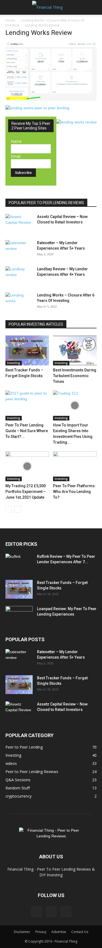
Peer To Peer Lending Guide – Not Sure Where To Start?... (26, 431)
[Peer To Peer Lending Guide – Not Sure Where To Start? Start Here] (27, 405)
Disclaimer (22, 931)
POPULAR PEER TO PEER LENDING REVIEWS (46, 203)
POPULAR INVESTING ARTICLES (36, 324)
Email (15, 156)
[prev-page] (8, 509)
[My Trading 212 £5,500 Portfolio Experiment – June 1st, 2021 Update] (27, 466)
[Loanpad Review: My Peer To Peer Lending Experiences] (19, 615)
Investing (13, 363)
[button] (9, 7)
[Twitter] (51, 911)
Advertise (58, 931)
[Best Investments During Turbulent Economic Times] (75, 350)
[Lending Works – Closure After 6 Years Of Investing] (19, 301)
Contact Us (79, 931)
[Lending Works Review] (51, 99)
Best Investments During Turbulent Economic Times (74, 376)
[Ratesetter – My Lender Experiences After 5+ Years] (19, 249)
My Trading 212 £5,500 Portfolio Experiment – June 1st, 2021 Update (25, 491)
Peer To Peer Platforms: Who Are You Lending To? (74, 491)
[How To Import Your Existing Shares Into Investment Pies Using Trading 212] (75, 405)
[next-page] (17, 509)
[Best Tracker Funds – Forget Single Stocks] (27, 350)
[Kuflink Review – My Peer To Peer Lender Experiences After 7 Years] (19, 563)
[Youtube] (65, 911)
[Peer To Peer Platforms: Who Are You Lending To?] (75, 466)
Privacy (40, 931)
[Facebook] (36, 911)
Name (16, 141)
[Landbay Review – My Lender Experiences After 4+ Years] (19, 275)
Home (10, 20)
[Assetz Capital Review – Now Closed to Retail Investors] (19, 223)
